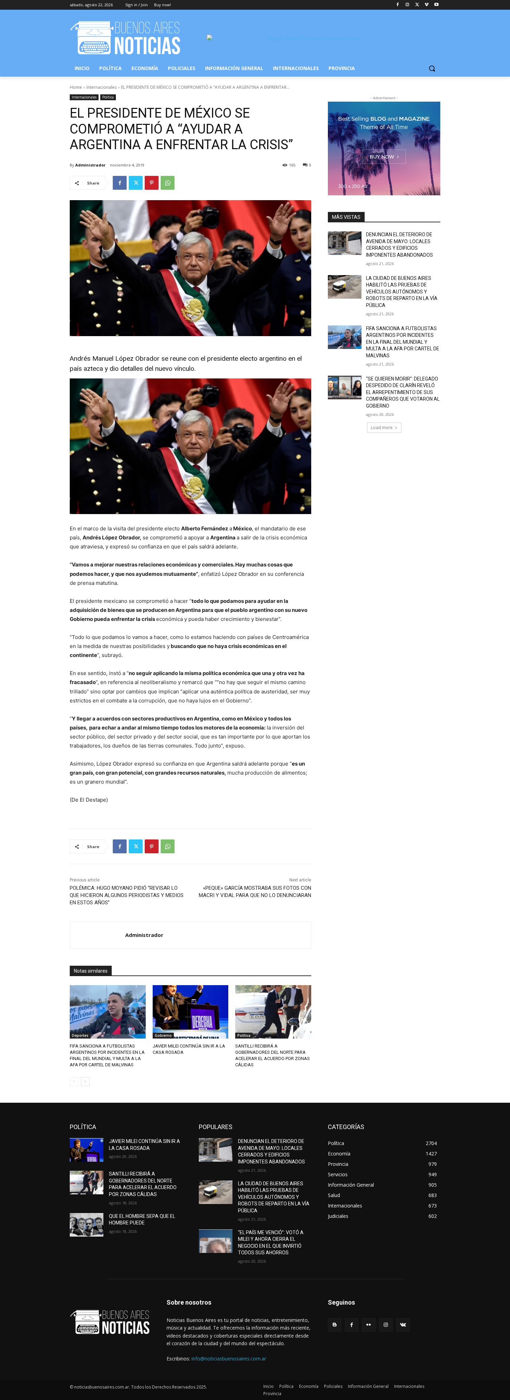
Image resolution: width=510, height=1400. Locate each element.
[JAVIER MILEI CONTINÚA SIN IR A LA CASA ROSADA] (191, 1011)
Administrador (90, 165)
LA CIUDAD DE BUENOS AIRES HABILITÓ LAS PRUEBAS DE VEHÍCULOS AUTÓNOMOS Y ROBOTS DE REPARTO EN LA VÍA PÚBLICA (401, 291)
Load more (382, 427)
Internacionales (101, 87)
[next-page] (85, 1081)
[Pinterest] (152, 183)
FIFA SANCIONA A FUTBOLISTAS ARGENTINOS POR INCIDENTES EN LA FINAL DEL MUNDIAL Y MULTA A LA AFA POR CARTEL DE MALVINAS (402, 342)
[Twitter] (417, 5)
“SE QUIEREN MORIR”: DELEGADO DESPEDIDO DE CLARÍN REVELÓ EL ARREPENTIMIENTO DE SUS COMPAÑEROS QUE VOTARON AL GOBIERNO (403, 392)
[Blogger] (334, 1325)
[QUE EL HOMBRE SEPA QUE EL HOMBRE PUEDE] (86, 1225)
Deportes (80, 1035)
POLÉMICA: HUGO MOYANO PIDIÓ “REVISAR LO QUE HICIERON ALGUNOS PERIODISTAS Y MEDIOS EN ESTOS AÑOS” (127, 895)
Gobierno (163, 1035)
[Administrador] (97, 935)
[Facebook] (398, 5)
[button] (432, 68)
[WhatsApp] (168, 183)
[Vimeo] (427, 5)
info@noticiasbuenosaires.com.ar (229, 1358)
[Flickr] (368, 1325)
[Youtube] (436, 5)
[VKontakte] (403, 1325)
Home (76, 87)
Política (108, 97)
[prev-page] (74, 1081)
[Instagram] (407, 5)
